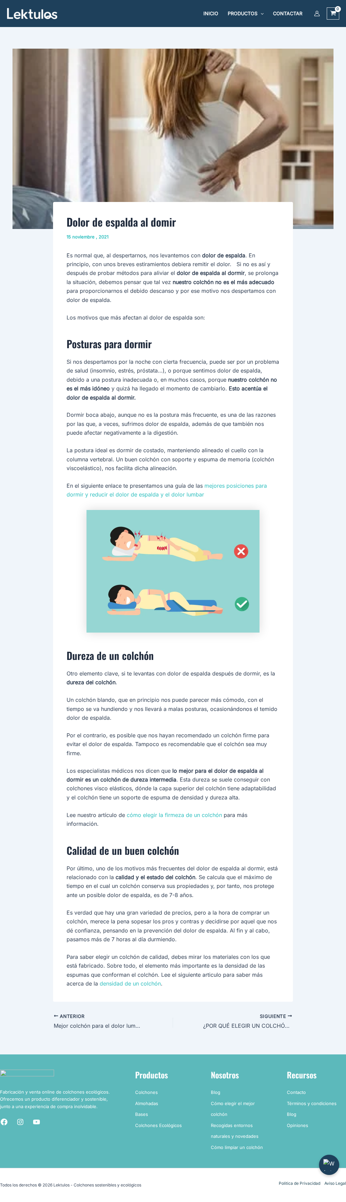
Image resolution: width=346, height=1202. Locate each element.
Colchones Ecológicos (158, 1125)
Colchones (146, 1092)
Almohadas (146, 1103)
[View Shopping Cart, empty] (333, 13)
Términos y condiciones (312, 1103)
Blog (215, 1092)
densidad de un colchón (130, 983)
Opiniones (297, 1125)
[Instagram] (20, 1122)
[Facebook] (4, 1122)
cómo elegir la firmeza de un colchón (174, 815)
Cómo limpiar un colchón (237, 1147)
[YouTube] (36, 1122)
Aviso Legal (335, 1183)
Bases (141, 1114)
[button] (260, 13)
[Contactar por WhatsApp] (329, 1165)
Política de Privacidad (299, 1183)
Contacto (296, 1092)
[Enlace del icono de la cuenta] (317, 13)
